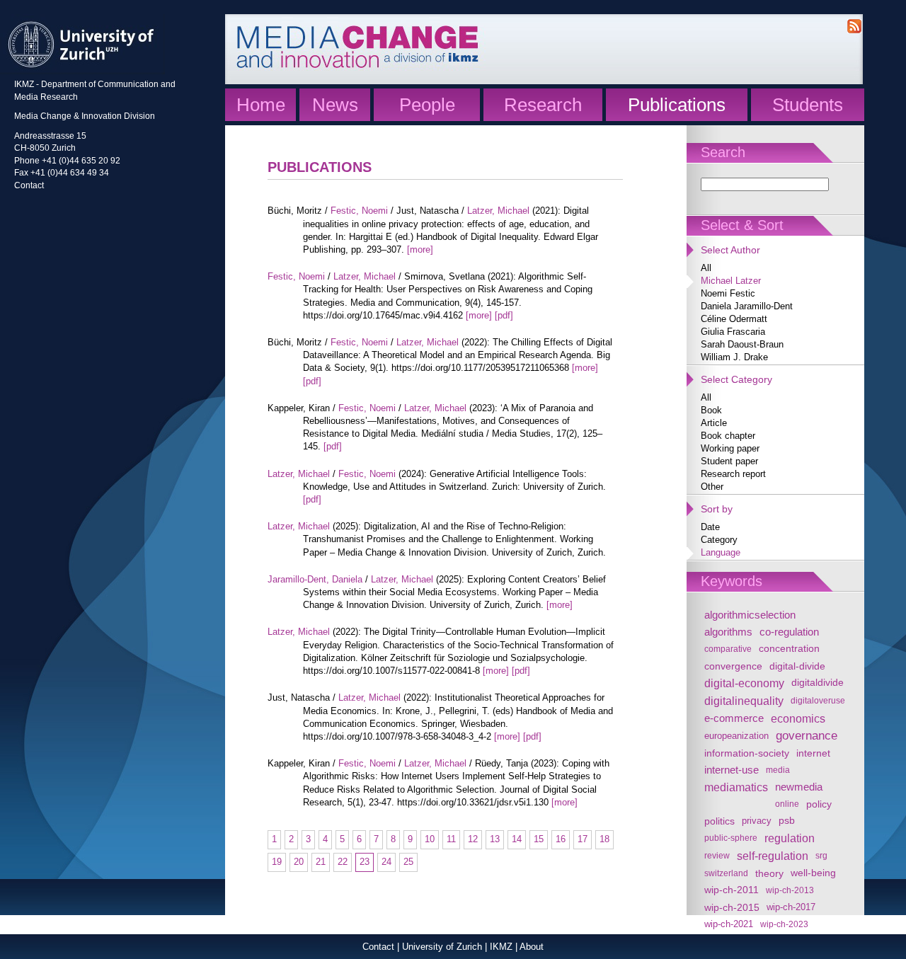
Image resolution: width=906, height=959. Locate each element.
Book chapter (728, 435)
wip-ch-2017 (791, 907)
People (427, 104)
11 (451, 839)
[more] (420, 249)
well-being (813, 873)
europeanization (736, 736)
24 (386, 861)
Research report (733, 474)
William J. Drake (734, 357)
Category (719, 539)
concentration (789, 648)
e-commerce (734, 718)
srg (821, 855)
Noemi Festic (728, 293)
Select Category (736, 379)
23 (364, 861)
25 (408, 861)
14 (517, 839)
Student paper (729, 461)
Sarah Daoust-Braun (742, 344)
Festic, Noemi (359, 210)
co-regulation (789, 632)
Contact (29, 185)
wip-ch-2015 (731, 907)
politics (719, 821)
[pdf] (504, 315)
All (706, 268)
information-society (746, 753)
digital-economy (744, 683)
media (778, 769)
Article (714, 423)
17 (582, 839)
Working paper (730, 448)
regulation (789, 838)
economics (798, 718)
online (787, 803)
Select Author (730, 249)
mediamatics (736, 787)
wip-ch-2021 (728, 924)
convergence (733, 666)
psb (787, 820)
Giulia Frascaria (733, 331)
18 (604, 839)
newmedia (798, 787)
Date (710, 527)
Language (720, 552)
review (717, 855)
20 (299, 861)
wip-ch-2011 (731, 890)
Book (711, 410)
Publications (677, 104)
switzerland (726, 873)
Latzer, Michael (498, 210)
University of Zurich (442, 946)
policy (819, 804)
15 (539, 839)
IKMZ (501, 946)
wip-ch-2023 (784, 924)
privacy (757, 821)
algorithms (728, 632)
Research (543, 104)
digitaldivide (817, 682)
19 (277, 861)
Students (807, 104)
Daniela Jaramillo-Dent (747, 306)
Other (712, 486)
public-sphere (730, 837)
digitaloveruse (818, 700)
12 (473, 839)
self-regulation (772, 855)
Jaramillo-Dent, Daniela (315, 579)
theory (769, 873)
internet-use (731, 770)
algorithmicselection (750, 615)
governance (806, 735)
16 (561, 839)
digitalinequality (744, 700)
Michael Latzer (731, 280)
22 (343, 861)
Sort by (717, 509)
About (532, 946)
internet (813, 753)
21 (321, 861)
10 (430, 839)
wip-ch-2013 (790, 890)
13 (495, 839)
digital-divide (797, 666)
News (335, 104)
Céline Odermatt (734, 319)
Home (260, 104)
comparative (728, 648)
